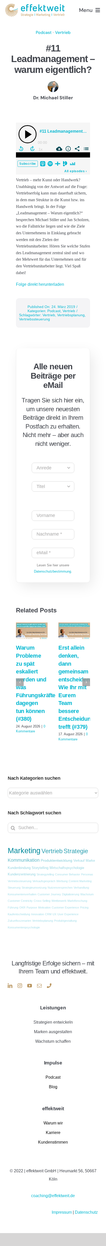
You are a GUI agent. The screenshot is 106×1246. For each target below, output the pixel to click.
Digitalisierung (70, 894)
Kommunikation (24, 860)
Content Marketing (80, 881)
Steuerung (14, 887)
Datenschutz (86, 1212)
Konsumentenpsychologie (24, 927)
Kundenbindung (19, 868)
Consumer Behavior (67, 874)
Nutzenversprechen (60, 887)
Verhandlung (81, 887)
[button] (20, 682)
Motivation (44, 907)
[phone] (49, 985)
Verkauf (79, 860)
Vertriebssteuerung (34, 319)
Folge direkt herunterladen (40, 284)
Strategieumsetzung (34, 887)
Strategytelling (45, 874)
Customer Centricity (20, 900)
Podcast (43, 32)
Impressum (62, 1212)
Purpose (31, 907)
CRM (48, 914)
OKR (22, 907)
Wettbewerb (58, 900)
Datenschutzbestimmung (52, 571)
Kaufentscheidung (19, 914)
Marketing (24, 850)
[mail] (39, 985)
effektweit (53, 1108)
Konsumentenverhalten (22, 894)
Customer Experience (65, 907)
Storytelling (40, 868)
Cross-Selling (42, 900)
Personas (87, 874)
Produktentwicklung (56, 860)
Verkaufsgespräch (43, 881)
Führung (13, 907)
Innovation (37, 914)
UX (54, 914)
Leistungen (53, 1007)
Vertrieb (62, 32)
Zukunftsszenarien (19, 920)
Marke (90, 860)
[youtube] (29, 985)
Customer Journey (49, 894)
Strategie (76, 851)
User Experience (67, 914)
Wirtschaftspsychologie (66, 868)
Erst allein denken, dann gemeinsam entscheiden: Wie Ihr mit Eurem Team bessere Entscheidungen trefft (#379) (79, 687)
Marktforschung (77, 900)
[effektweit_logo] (35, 5)
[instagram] (19, 985)
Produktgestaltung (65, 920)
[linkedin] (10, 985)
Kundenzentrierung (22, 874)
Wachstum (87, 894)
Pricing (84, 907)
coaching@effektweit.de (53, 1196)
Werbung (62, 881)
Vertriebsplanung (71, 315)
